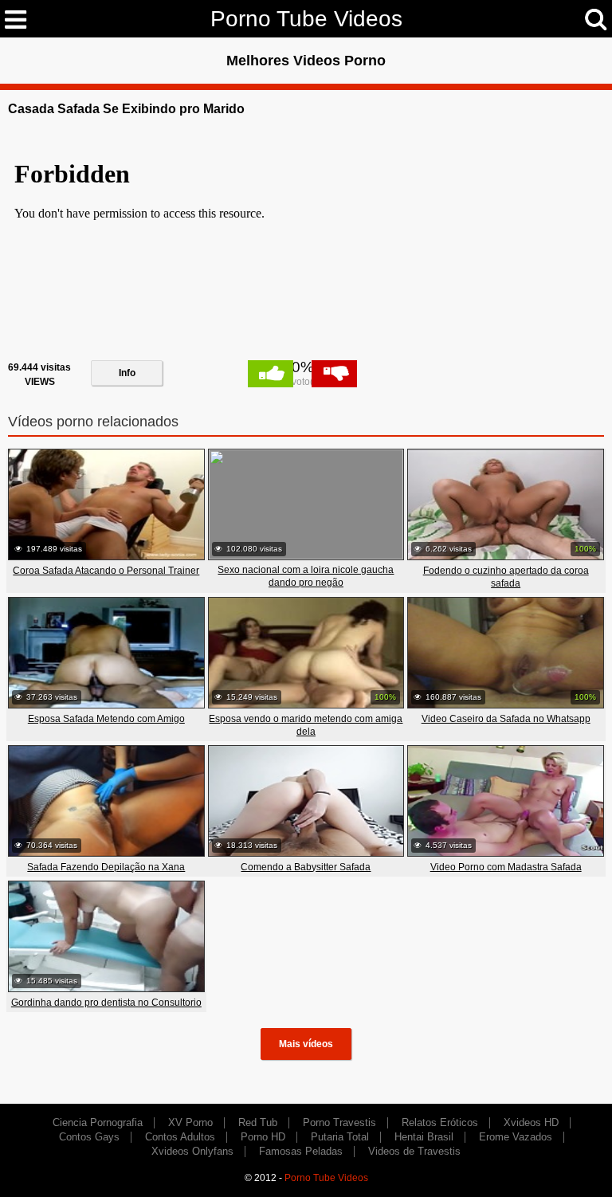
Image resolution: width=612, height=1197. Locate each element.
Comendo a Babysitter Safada (306, 867)
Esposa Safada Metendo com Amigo (106, 718)
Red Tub (257, 1122)
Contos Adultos (180, 1137)
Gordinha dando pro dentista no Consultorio (106, 1002)
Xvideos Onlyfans (192, 1151)
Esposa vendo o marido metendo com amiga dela (305, 725)
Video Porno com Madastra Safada (506, 867)
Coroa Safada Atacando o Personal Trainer (106, 570)
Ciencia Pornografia (98, 1122)
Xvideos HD (531, 1122)
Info (127, 373)
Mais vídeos (306, 1044)
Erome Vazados (515, 1137)
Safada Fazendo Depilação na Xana (106, 867)
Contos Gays (89, 1137)
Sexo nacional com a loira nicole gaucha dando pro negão (306, 576)
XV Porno (190, 1122)
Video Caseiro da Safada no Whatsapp (506, 718)
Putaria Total (340, 1137)
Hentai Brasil (423, 1137)
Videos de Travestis (414, 1151)
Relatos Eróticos (440, 1122)
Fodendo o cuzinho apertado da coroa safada (506, 577)
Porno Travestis (339, 1122)
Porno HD (263, 1137)
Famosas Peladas (301, 1151)
